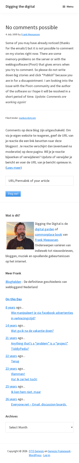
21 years (11, 338)
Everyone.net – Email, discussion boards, (39, 404)
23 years (11, 368)
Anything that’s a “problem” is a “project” (39, 343)
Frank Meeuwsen (46, 240)
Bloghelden (13, 282)
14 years (11, 325)
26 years (11, 399)
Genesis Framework (59, 451)
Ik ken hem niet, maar (26, 392)
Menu (70, 6)
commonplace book (48, 234)
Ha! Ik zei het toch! (24, 379)
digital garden (44, 229)
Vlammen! (18, 374)
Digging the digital (20, 6)
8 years (10, 307)
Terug (15, 361)
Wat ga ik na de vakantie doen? (32, 331)
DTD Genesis (36, 451)
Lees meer (13, 167)
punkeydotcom (27, 118)
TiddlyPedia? (20, 349)
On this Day (14, 299)
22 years (11, 356)
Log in (46, 455)
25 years (11, 386)
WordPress (35, 455)
